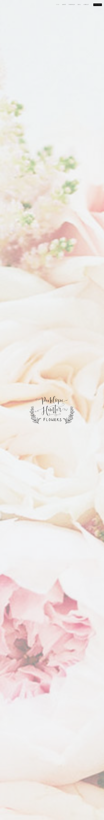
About (64, 4)
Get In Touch (97, 4)
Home (57, 4)
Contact (86, 4)
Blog (79, 4)
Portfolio (72, 4)
